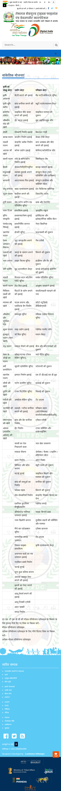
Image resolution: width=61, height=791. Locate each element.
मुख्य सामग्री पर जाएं (16, 2)
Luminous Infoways (35, 754)
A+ (49, 2)
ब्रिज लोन (8, 694)
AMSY (7, 697)
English (11, 5)
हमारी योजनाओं (10, 687)
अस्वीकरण (8, 724)
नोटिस (7, 713)
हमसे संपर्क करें (40, 9)
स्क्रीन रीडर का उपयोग (31, 2)
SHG (7, 706)
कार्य (6, 675)
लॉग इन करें (22, 9)
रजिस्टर (30, 9)
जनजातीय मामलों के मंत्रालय (14, 671)
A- (40, 2)
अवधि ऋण (8, 690)
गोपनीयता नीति (9, 721)
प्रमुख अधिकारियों (11, 678)
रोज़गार (7, 717)
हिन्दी (17, 5)
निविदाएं (7, 709)
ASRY (7, 702)
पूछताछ (7, 728)
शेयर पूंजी (8, 682)
